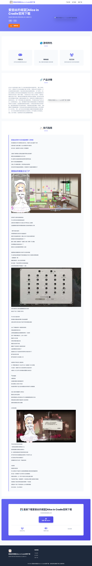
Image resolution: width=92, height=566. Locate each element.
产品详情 (68, 2)
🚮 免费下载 (15, 25)
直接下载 (80, 2)
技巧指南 (74, 2)
